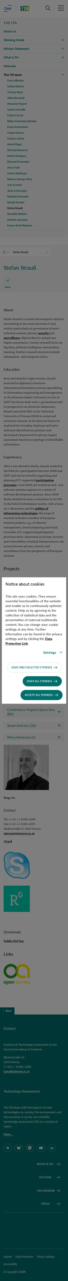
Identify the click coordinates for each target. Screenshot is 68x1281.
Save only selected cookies (31, 667)
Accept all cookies (39, 694)
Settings (49, 652)
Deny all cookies (39, 681)
